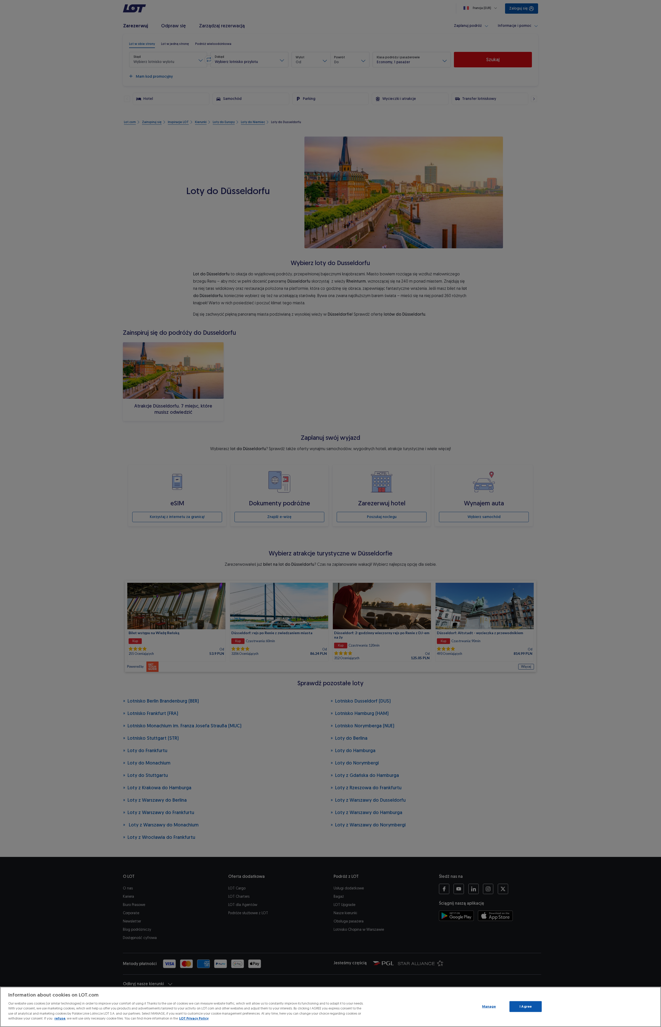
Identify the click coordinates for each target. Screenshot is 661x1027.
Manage (489, 1006)
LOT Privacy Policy (194, 1018)
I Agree (526, 1006)
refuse (59, 1018)
